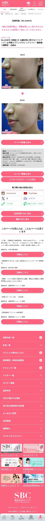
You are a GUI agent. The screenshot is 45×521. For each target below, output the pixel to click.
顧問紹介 (6, 428)
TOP (4, 9)
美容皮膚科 (13, 9)
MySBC (40, 518)
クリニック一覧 (9, 367)
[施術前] (22, 73)
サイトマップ (13, 507)
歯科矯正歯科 (22, 9)
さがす (12, 518)
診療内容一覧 (9, 13)
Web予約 (31, 518)
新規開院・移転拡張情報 (13, 360)
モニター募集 (8, 383)
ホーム (4, 518)
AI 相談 (28, 5)
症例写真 (23, 13)
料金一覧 (6, 345)
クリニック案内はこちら (13, 352)
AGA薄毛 (31, 9)
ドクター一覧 (8, 375)
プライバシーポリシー (29, 507)
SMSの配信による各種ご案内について (22, 511)
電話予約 (21, 518)
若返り (17, 13)
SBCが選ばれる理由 (11, 398)
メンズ (40, 9)
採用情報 (6, 420)
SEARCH (34, 5)
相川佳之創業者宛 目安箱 (13, 405)
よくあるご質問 (9, 413)
